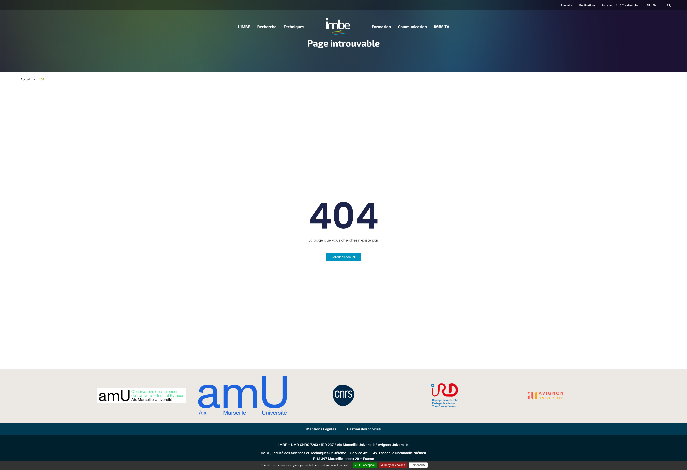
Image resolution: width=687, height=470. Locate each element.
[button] (669, 5)
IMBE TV (441, 26)
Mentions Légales (321, 429)
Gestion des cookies (364, 429)
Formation (381, 26)
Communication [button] (412, 26)
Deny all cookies (394, 465)
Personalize (418, 465)
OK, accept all (366, 465)
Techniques (294, 26)
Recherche (266, 26)
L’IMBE (244, 26)
